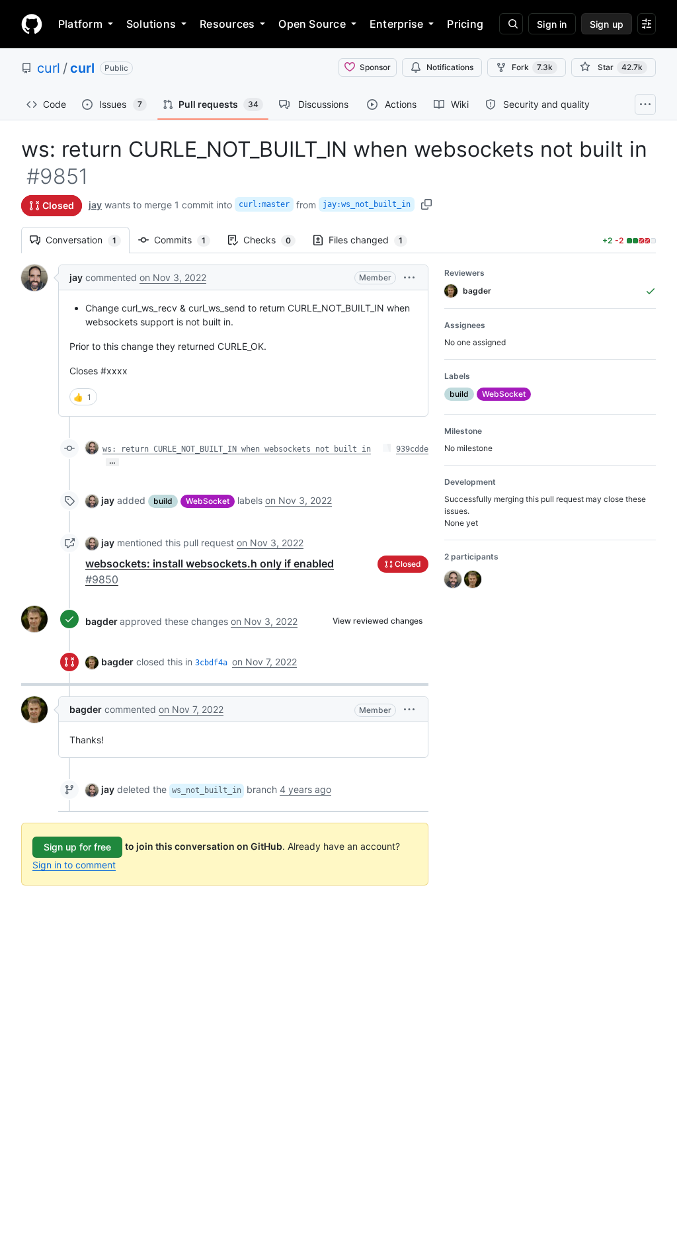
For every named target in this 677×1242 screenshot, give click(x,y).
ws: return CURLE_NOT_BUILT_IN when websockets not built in (236, 449)
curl (48, 68)
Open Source (312, 23)
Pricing (465, 23)
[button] (409, 277)
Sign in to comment (74, 864)
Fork (532, 67)
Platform (80, 23)
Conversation (88, 239)
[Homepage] (31, 23)
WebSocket (207, 501)
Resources (227, 23)
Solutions (151, 23)
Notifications (449, 67)
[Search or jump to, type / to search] (511, 23)
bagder (101, 621)
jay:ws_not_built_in (367, 204)
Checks (273, 239)
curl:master (264, 204)
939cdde (412, 449)
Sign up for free (77, 846)
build (163, 501)
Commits (186, 239)
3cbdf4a (211, 662)
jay (95, 204)
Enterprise (396, 23)
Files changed (372, 239)
